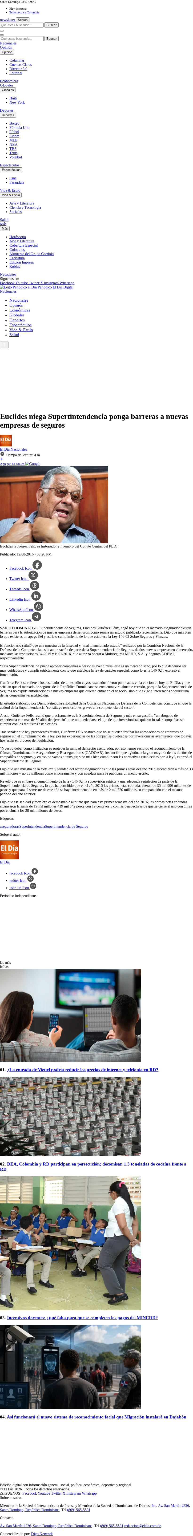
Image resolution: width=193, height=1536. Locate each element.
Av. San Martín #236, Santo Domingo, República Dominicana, (46, 1526)
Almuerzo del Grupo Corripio (31, 254)
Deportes (6, 110)
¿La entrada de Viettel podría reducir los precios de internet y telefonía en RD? (82, 1069)
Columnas (16, 60)
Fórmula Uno (19, 128)
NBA (13, 144)
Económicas (9, 81)
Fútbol (14, 132)
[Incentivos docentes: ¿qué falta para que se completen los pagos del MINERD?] (96, 1243)
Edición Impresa (21, 262)
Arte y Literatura (21, 203)
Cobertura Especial (23, 245)
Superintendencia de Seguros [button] (66, 826)
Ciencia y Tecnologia (25, 207)
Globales (6, 85)
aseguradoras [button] (9, 826)
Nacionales (8, 43)
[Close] (2, 35)
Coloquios (17, 250)
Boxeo (14, 123)
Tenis (13, 153)
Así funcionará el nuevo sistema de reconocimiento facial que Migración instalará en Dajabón (96, 1416)
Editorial (15, 73)
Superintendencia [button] (32, 826)
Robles (14, 266)
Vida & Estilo (10, 190)
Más (3, 224)
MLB (13, 140)
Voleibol (15, 157)
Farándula (16, 182)
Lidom (14, 136)
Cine (12, 178)
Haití (13, 98)
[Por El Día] (6, 445)
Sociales (15, 212)
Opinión (6, 47)
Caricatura (17, 258)
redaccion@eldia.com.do (142, 1526)
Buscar (51, 25)
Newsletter (8, 274)
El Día (5, 449)
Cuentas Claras (20, 65)
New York (17, 102)
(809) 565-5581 (78, 1510)
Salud (4, 220)
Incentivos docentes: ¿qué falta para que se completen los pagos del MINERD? (82, 1317)
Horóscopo (17, 237)
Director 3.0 (18, 69)
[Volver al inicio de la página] (4, 345)
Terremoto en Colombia (24, 12)
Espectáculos (9, 165)
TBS (12, 149)
